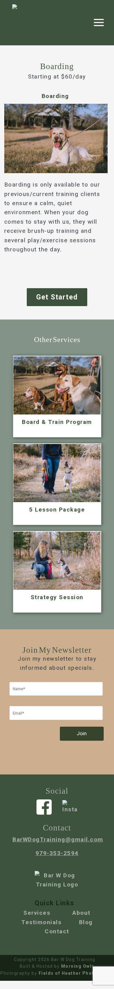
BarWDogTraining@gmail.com (57, 839)
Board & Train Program (57, 421)
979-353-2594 (57, 853)
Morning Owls (78, 966)
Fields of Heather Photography (75, 973)
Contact (57, 931)
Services (36, 912)
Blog (86, 922)
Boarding (55, 96)
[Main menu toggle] (99, 22)
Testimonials (41, 922)
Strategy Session (57, 597)
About (81, 912)
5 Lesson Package (57, 509)
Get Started (57, 297)
